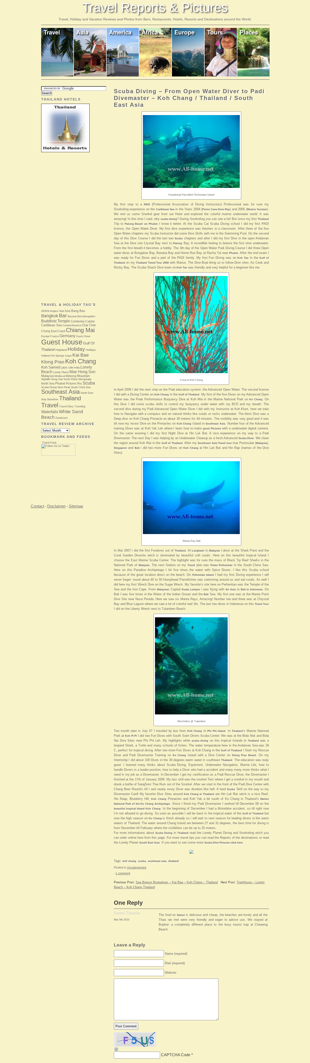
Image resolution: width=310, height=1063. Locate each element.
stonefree (52, 399)
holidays (91, 349)
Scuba (179, 238)
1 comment (123, 873)
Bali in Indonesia (252, 589)
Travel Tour (262, 604)
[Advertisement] (60, 228)
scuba (142, 861)
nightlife (45, 379)
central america (71, 325)
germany (67, 336)
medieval (59, 376)
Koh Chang (161, 394)
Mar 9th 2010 (121, 919)
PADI (147, 204)
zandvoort (61, 417)
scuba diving (169, 219)
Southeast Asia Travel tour (215, 443)
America (120, 32)
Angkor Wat (57, 311)
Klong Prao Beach (244, 755)
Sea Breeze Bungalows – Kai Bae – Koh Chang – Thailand (177, 882)
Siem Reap (63, 387)
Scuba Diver (246, 438)
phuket (60, 383)
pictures (71, 383)
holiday (76, 349)
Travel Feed (49, 442)
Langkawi (198, 550)
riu (79, 383)
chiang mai (80, 330)
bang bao (78, 311)
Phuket (233, 252)
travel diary (66, 406)
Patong (177, 243)
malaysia (47, 376)
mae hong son (82, 371)
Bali (137, 447)
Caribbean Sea (165, 209)
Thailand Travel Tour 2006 (152, 262)
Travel (52, 32)
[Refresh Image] (116, 1050)
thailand (173, 861)
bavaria (72, 316)
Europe (184, 32)
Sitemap (76, 506)
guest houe (83, 336)
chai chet (89, 325)
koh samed (50, 367)
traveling (79, 406)
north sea (47, 383)
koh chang (129, 861)
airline (45, 311)
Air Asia (230, 589)
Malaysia (261, 443)
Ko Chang (255, 399)
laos (64, 367)
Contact (37, 506)
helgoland (61, 349)
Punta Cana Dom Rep (216, 209)
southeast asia (157, 861)
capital (90, 321)
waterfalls (49, 412)
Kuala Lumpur (191, 589)
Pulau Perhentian (221, 565)
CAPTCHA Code (175, 1055)
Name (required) (176, 953)
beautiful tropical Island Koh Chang (137, 808)
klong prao (52, 361)
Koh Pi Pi (131, 735)
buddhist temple (55, 321)
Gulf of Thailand (188, 394)
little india (74, 367)
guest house (61, 342)
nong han (57, 379)
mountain (83, 376)
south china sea (81, 387)
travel (49, 405)
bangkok (49, 315)
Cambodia (78, 321)
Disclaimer (56, 506)
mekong (71, 376)
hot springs (57, 355)
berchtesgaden (86, 316)
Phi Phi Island (216, 730)
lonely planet (61, 372)
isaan (68, 355)
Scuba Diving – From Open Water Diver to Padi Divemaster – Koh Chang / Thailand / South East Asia (189, 98)
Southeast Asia (215, 423)
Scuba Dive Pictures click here (223, 842)
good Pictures (212, 428)
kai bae (80, 355)
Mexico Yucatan (257, 209)
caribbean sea (51, 325)
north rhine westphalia (77, 379)
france (54, 336)
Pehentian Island (203, 574)
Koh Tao (242, 257)
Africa (150, 32)
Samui (181, 914)
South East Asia (149, 842)
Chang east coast (53, 331)
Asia (82, 32)
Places (249, 32)
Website (170, 972)
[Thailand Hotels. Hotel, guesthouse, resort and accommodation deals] (191, 855)
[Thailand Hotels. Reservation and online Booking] (65, 151)
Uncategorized (136, 867)
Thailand (263, 219)
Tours (215, 32)
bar (63, 315)
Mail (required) (175, 963)
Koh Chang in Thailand (199, 794)
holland (45, 355)
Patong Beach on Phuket (141, 223)
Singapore (120, 447)
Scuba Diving (163, 832)
